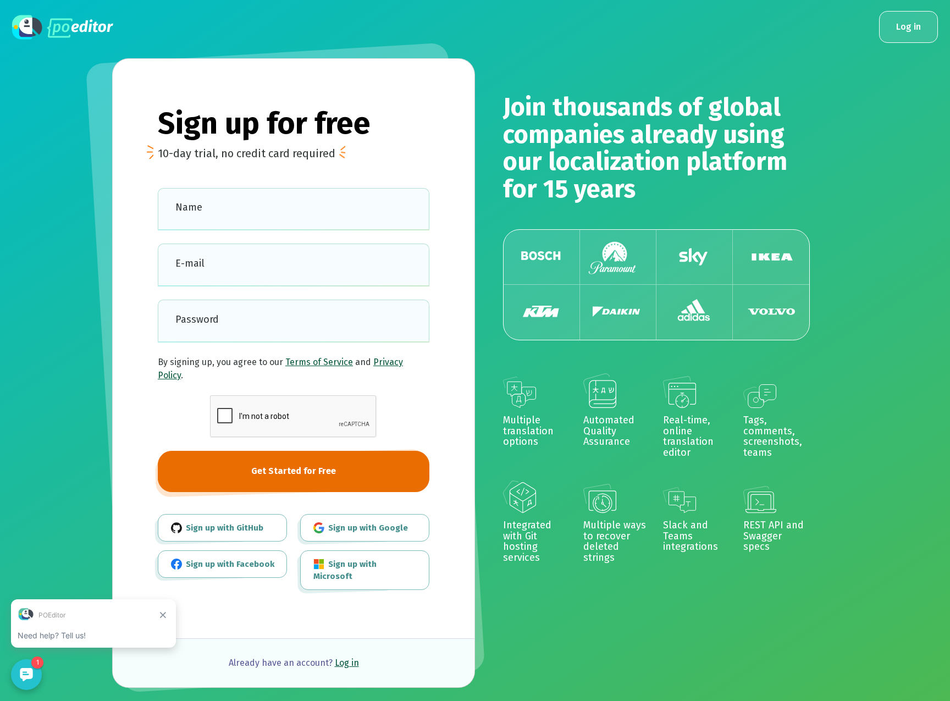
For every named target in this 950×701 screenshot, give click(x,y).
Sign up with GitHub (223, 528)
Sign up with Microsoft (345, 570)
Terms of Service (319, 362)
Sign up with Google (367, 528)
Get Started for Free (293, 471)
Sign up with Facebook (229, 564)
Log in (347, 663)
